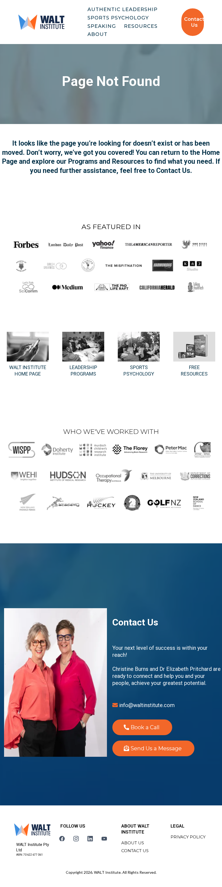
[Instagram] (76, 839)
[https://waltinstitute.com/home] (41, 22)
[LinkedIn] (90, 839)
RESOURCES (141, 26)
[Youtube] (104, 839)
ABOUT (97, 34)
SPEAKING (101, 26)
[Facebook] (62, 839)
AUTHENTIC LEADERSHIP (122, 9)
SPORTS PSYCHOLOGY (118, 18)
